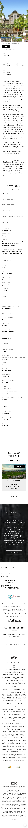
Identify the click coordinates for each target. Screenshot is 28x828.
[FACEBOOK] (6, 627)
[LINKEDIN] (14, 627)
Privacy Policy (21, 644)
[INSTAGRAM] (10, 627)
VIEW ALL (14, 496)
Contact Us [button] (14, 552)
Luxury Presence (14, 636)
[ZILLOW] (22, 627)
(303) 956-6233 (9, 582)
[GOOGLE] (18, 627)
